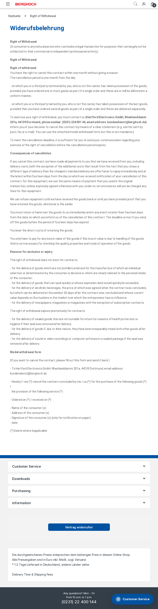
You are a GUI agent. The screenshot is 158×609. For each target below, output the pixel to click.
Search (135, 4)
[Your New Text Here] (144, 3)
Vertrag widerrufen (79, 527)
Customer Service (136, 599)
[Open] (8, 4)
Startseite (14, 16)
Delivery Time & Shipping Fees (32, 574)
